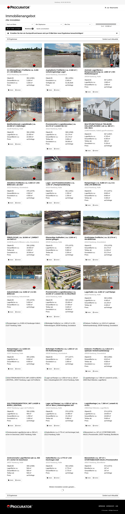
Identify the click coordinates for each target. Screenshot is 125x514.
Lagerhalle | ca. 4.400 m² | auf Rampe (100, 292)
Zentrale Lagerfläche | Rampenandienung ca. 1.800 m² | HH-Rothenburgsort (100, 72)
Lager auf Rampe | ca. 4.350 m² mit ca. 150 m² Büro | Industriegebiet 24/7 (62, 404)
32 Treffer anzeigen (14, 28)
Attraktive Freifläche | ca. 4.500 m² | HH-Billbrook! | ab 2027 (23, 184)
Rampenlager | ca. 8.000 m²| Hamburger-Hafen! (18, 350)
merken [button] (19, 90)
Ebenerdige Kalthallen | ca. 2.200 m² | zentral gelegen (61, 238)
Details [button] (11, 90)
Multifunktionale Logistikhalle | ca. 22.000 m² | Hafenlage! (21, 125)
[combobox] (20, 24)
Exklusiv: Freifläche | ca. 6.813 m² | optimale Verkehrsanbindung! (99, 350)
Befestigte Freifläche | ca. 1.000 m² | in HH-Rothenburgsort (62, 350)
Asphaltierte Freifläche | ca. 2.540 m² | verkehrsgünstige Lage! (61, 71)
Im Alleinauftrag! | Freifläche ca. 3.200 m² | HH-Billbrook (22, 71)
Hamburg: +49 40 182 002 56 (63, 2)
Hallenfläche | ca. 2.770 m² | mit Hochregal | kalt (59, 459)
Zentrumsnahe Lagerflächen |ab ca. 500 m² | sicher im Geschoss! (23, 459)
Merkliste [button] (29, 28)
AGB (117, 506)
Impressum (102, 506)
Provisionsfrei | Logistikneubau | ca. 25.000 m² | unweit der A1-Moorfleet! (61, 293)
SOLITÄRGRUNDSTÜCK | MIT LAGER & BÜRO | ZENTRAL (23, 404)
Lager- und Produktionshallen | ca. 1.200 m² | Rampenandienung (60, 184)
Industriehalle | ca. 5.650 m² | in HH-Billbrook (22, 293)
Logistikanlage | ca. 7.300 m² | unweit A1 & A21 (101, 404)
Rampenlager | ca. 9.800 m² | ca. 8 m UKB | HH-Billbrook (100, 184)
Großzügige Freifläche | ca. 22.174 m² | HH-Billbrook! (101, 238)
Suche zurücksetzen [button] (43, 28)
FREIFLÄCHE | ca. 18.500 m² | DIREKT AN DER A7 (23, 238)
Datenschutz (110, 506)
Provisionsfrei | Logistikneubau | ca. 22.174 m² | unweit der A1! (61, 125)
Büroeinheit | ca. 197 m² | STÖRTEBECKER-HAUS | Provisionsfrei (101, 459)
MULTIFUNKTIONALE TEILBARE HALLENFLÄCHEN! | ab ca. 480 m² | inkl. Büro (99, 126)
